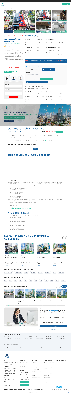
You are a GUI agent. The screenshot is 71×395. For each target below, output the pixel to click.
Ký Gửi (56, 0)
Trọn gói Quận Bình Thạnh (29, 349)
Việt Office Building (41, 257)
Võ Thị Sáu (57, 262)
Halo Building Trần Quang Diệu (11, 257)
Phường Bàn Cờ (46, 262)
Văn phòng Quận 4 (39, 336)
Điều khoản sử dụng (24, 377)
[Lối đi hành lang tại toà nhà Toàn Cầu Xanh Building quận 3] (59, 15)
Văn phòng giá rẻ (61, 42)
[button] (63, 237)
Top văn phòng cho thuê (49, 373)
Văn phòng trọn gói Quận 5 (51, 347)
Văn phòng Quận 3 (28, 336)
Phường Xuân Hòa (17, 43)
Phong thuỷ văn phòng (48, 377)
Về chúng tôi (47, 0)
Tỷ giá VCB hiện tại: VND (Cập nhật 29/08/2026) (36, 76)
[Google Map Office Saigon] (66, 389)
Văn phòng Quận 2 (18, 336)
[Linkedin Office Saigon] (58, 389)
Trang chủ (6, 389)
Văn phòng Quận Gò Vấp (29, 341)
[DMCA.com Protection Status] (59, 387)
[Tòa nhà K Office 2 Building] (59, 248)
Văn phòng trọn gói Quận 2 (19, 347)
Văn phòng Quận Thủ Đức (40, 341)
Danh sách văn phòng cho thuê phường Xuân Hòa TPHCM (21, 208)
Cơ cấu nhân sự (35, 365)
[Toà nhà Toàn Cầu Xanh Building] (19, 21)
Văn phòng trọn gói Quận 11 (20, 349)
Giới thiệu (34, 362)
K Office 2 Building (56, 257)
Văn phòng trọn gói (22, 4)
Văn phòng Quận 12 (49, 338)
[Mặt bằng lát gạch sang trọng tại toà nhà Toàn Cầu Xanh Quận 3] (59, 27)
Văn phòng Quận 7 (60, 336)
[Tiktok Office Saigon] (64, 389)
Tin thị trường (47, 382)
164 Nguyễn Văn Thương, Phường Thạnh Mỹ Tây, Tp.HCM (21, 0)
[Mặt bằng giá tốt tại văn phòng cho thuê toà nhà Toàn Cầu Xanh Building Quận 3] (43, 27)
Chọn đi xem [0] (63, 0)
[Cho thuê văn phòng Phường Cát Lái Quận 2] (41, 296)
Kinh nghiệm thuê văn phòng (48, 367)
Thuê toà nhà (29, 389)
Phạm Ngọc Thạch (10, 43)
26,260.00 (34, 76)
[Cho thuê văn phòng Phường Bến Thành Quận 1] (9, 296)
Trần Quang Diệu (11, 262)
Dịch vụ (57, 4)
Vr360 (42, 389)
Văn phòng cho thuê (12, 4)
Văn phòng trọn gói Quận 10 (9, 349)
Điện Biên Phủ (41, 262)
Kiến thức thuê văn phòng (49, 365)
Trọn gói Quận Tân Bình (50, 349)
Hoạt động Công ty (36, 377)
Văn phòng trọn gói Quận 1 (9, 347)
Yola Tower (23, 257)
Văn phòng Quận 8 (7, 338)
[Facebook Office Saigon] (53, 389)
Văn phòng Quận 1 (7, 336)
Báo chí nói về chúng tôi (36, 371)
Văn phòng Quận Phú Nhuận (9, 341)
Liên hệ (59, 0)
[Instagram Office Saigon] (62, 389)
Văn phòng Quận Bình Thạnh (61, 339)
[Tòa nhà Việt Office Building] (43, 248)
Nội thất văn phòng (49, 4)
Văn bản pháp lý (47, 371)
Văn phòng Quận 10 (28, 338)
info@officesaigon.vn (9, 0)
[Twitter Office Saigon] (54, 389)
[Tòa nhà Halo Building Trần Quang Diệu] (11, 248)
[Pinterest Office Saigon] (60, 389)
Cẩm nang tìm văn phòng (49, 362)
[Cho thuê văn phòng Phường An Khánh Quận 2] (51, 296)
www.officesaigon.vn (39, 392)
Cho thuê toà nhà (40, 4)
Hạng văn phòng (31, 4)
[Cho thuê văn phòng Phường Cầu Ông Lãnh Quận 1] (19, 296)
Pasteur (24, 262)
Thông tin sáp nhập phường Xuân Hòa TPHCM (19, 207)
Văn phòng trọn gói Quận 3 (30, 347)
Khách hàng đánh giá (36, 367)
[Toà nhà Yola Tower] (27, 248)
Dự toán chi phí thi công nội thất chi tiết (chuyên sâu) (37, 82)
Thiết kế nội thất (37, 389)
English (69, 0)
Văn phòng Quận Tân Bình (19, 341)
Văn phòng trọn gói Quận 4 (40, 347)
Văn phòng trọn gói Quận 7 (62, 347)
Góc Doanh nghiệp (48, 380)
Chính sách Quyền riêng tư (25, 374)
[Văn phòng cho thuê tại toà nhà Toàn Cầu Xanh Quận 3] (43, 15)
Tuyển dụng (52, 0)
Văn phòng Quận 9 (18, 338)
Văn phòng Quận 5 (49, 336)
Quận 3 (5, 45)
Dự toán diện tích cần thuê (49, 69)
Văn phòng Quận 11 (39, 338)
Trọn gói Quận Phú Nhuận (40, 349)
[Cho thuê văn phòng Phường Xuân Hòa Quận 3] (62, 296)
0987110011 (3, 0)
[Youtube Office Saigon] (56, 389)
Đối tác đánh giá (35, 369)
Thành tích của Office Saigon (36, 374)
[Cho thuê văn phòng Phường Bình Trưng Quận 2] (30, 296)
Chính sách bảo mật (24, 372)
